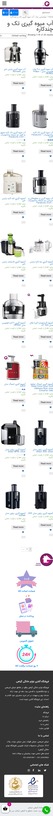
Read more (46, 85)
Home (50, 17)
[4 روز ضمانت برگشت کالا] (26, 654)
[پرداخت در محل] (26, 604)
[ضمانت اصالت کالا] (26, 579)
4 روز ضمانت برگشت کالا (26, 666)
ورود (6, 12)
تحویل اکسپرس (26, 641)
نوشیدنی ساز (41, 17)
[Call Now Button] (46, 810)
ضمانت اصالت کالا (26, 591)
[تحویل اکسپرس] (26, 629)
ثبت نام (15, 12)
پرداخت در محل (26, 616)
